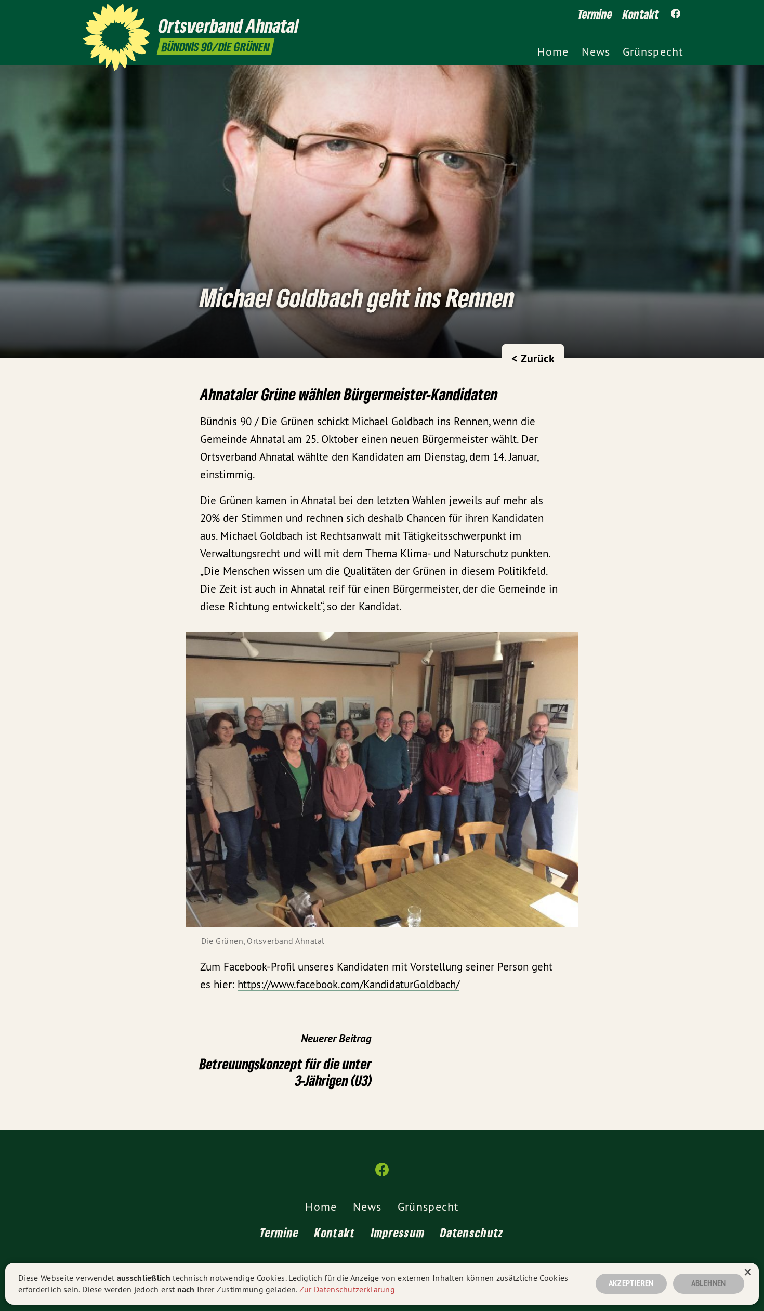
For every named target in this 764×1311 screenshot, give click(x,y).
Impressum (398, 1232)
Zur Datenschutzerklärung (347, 1289)
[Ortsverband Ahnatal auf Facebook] (675, 14)
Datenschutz (472, 1232)
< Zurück (533, 358)
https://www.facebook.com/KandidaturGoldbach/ (348, 984)
